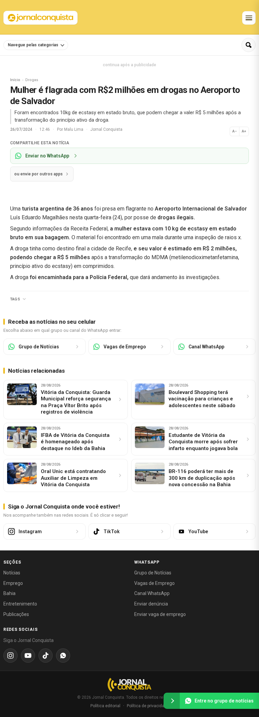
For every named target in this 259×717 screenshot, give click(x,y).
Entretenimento (20, 604)
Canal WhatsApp (152, 593)
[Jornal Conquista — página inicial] (129, 685)
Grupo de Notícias (152, 572)
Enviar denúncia (151, 604)
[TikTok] (45, 655)
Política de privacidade (148, 705)
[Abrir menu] (249, 18)
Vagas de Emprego (154, 583)
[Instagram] (10, 655)
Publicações (16, 614)
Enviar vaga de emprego (160, 614)
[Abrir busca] (248, 45)
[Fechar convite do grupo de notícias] (172, 701)
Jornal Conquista (106, 129)
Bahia (9, 593)
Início (15, 80)
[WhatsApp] (63, 655)
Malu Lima (74, 129)
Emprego (13, 583)
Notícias (11, 572)
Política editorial (105, 705)
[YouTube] (28, 655)
